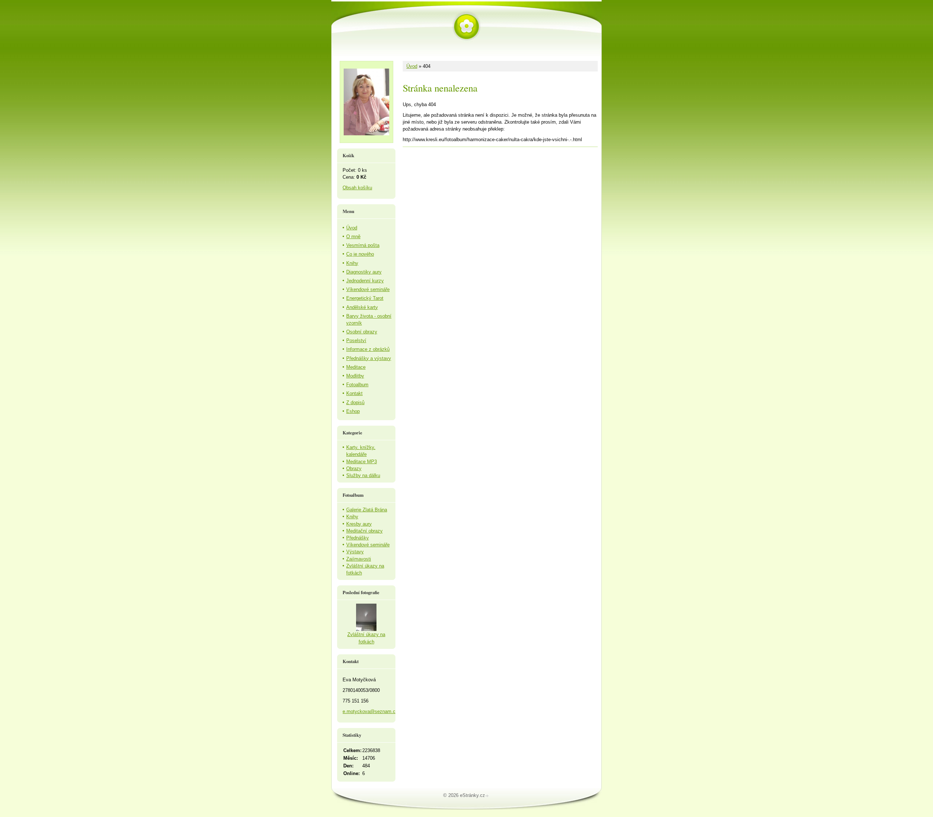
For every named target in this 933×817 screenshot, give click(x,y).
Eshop (353, 411)
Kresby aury (359, 524)
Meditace (356, 367)
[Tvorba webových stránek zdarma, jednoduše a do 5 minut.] (487, 796)
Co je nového (360, 254)
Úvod (411, 66)
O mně (353, 236)
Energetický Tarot (364, 298)
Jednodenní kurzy (365, 280)
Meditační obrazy (364, 531)
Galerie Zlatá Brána (366, 509)
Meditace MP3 (361, 461)
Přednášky (357, 538)
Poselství (356, 340)
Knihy (352, 263)
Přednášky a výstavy (368, 358)
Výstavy (355, 551)
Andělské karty (362, 307)
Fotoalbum (357, 384)
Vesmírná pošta (362, 245)
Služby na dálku (363, 475)
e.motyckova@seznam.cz (370, 711)
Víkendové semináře (368, 289)
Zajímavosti (358, 559)
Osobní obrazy (361, 331)
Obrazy (354, 468)
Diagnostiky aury (364, 272)
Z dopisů (355, 402)
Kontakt (354, 393)
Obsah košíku (357, 187)
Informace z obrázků (368, 349)
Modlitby (355, 376)
